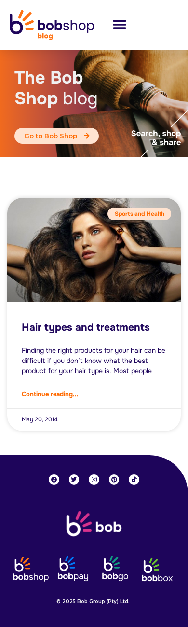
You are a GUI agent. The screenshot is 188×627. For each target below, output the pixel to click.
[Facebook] (54, 479)
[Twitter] (74, 479)
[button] (119, 25)
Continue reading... (50, 394)
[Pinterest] (114, 479)
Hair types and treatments (86, 327)
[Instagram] (94, 479)
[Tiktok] (134, 479)
